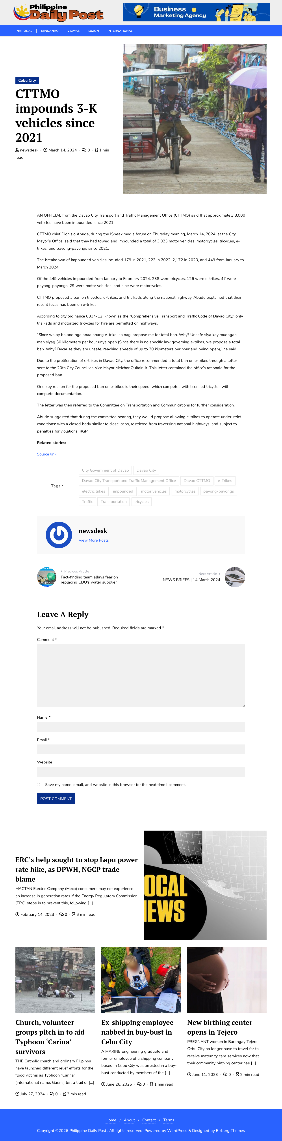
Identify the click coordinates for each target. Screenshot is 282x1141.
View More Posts (94, 540)
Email (43, 739)
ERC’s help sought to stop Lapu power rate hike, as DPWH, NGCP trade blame (76, 869)
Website (44, 762)
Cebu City (27, 80)
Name (43, 717)
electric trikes (93, 491)
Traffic (87, 501)
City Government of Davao (105, 470)
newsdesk (29, 150)
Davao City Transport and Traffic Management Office (129, 480)
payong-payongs (218, 491)
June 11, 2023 (205, 1074)
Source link (46, 454)
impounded (123, 491)
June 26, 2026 (119, 1084)
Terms (168, 1120)
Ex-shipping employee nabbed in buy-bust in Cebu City (137, 1032)
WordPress (177, 1130)
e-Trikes (225, 480)
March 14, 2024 (62, 150)
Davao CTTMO (197, 480)
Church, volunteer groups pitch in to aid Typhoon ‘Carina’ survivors (50, 1037)
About (129, 1120)
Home (111, 1120)
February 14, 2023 (37, 914)
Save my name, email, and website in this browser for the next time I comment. (115, 784)
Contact (149, 1120)
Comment (47, 639)
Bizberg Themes (230, 1130)
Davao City (146, 470)
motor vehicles (154, 491)
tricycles (141, 501)
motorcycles (185, 491)
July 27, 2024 (32, 1094)
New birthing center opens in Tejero (219, 1027)
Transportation (114, 501)
